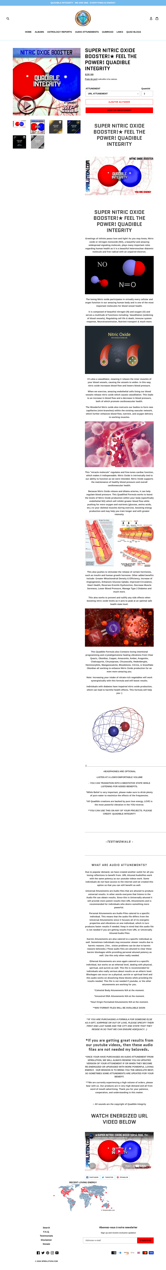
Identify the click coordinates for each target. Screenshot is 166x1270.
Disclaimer (46, 1240)
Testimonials (46, 1236)
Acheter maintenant (119, 110)
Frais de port (91, 79)
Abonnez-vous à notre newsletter (118, 1227)
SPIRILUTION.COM (50, 1261)
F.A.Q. (46, 1232)
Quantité (145, 88)
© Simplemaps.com (108, 1210)
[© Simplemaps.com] (83, 1198)
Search (46, 1227)
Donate (46, 1244)
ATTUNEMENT (93, 88)
